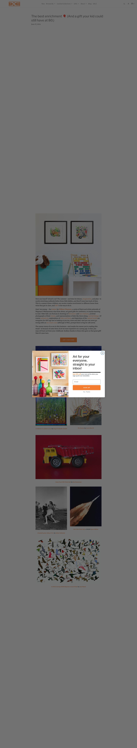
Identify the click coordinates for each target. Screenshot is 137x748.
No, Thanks (86, 392)
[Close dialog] (102, 353)
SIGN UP (86, 387)
